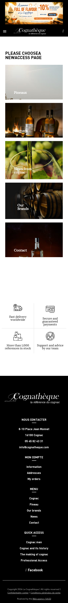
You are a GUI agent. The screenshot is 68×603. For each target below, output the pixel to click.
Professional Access (34, 560)
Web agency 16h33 (42, 598)
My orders (34, 479)
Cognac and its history (34, 548)
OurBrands (23, 207)
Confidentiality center (18, 592)
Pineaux (20, 92)
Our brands (34, 510)
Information (34, 467)
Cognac (34, 498)
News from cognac (23, 170)
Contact (20, 250)
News (34, 516)
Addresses (34, 473)
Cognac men (34, 542)
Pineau (34, 504)
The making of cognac (34, 554)
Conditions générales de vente (46, 592)
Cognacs (21, 130)
